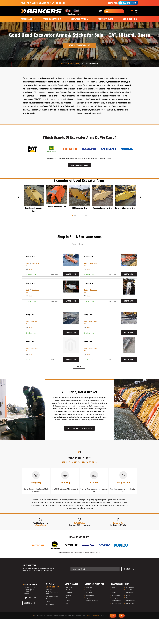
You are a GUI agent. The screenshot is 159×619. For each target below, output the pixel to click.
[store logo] (41, 11)
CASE (67, 603)
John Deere (69, 587)
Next (139, 196)
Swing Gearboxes (130, 600)
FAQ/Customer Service (52, 596)
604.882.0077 (95, 63)
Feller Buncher (90, 595)
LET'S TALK (113, 3)
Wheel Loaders (90, 590)
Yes (113, 615)
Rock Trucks (89, 592)
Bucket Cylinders (116, 595)
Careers (48, 601)
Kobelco (68, 600)
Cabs (113, 587)
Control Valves (130, 587)
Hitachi (27, 263)
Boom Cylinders (116, 600)
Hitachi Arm (30, 256)
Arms (113, 590)
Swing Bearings (130, 603)
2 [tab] (75, 215)
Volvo (27, 321)
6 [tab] (86, 215)
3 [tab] (77, 215)
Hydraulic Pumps (116, 603)
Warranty (48, 599)
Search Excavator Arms (79, 45)
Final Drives (129, 598)
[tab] (74, 244)
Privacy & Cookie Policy (93, 615)
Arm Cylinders (116, 598)
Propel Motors (130, 590)
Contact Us (49, 589)
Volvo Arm (30, 315)
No (121, 615)
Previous (19, 197)
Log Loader (89, 598)
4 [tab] (80, 215)
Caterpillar (69, 592)
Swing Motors (129, 592)
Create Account (50, 604)
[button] (114, 11)
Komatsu (68, 595)
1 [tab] (72, 215)
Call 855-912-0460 (52, 587)
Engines (128, 595)
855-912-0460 (129, 3)
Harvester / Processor (92, 600)
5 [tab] (83, 215)
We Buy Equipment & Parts (52, 592)
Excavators (89, 587)
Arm (27, 265)
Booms (114, 592)
